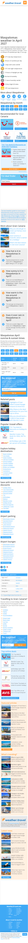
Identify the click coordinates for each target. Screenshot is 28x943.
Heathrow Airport (8, 554)
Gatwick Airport (7, 530)
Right (17, 591)
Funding (18, 913)
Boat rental (6, 620)
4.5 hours (18, 577)
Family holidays (7, 458)
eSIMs (5, 624)
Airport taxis (6, 618)
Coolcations (6, 471)
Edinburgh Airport (8, 528)
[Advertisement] (14, 20)
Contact (10, 910)
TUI (4, 495)
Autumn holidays (8, 465)
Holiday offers (7, 488)
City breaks (6, 456)
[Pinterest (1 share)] (7, 567)
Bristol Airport (7, 523)
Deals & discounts (25, 99)
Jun (25, 106)
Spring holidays (7, 461)
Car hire (5, 622)
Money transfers (8, 627)
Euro (17, 586)
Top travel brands (8, 489)
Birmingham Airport (9, 526)
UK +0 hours (19, 580)
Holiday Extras (7, 503)
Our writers (19, 910)
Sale (6, 156)
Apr (16, 106)
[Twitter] (4, 567)
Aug (7, 109)
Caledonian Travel (8, 506)
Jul (3, 109)
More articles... (7, 749)
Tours (5, 633)
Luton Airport (7, 524)
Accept (24, 934)
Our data (18, 908)
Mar (12, 106)
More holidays (6, 478)
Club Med (6, 508)
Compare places (7, 473)
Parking (10, 926)
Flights (5, 612)
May (20, 106)
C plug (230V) (19, 588)
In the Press (16, 915)
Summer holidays (8, 463)
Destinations (19, 98)
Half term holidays (8, 459)
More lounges (6, 563)
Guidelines (18, 911)
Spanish (18, 583)
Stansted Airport (8, 521)
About (10, 908)
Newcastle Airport (8, 534)
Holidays (5, 610)
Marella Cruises (7, 501)
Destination (4, 179)
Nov (20, 109)
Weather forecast (14, 99)
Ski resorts (6, 475)
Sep (12, 109)
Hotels (5, 613)
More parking (6, 537)
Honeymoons (7, 469)
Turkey (18, 926)
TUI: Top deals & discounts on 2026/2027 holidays (14, 146)
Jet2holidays (6, 497)
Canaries (18, 922)
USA (17, 928)
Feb (7, 106)
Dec (25, 109)
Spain (17, 925)
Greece (18, 923)
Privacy (10, 911)
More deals (5, 511)
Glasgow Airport (7, 532)
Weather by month (8, 99)
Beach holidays (7, 454)
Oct (16, 109)
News (10, 916)
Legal (10, 913)
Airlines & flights (7, 491)
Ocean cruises (7, 629)
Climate (10, 928)
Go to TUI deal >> (14, 169)
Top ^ (3, 570)
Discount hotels (7, 493)
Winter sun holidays (9, 467)
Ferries (5, 626)
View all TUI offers (22, 171)
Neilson (5, 499)
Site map (11, 914)
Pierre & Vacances (8, 505)
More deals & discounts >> (10, 698)
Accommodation (7, 615)
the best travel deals (14, 823)
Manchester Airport (9, 519)
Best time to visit (3, 99)
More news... (6, 877)
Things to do (6, 631)
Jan (3, 106)
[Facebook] (2, 567)
